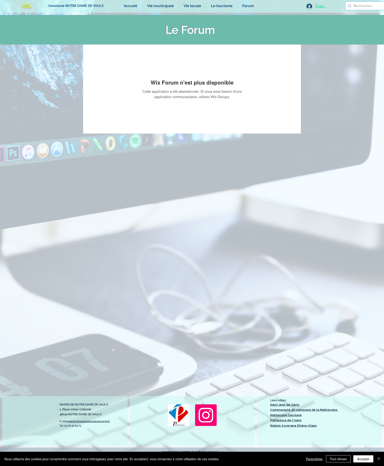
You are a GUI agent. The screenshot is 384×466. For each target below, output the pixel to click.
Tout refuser (338, 459)
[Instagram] (206, 415)
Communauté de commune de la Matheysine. (304, 409)
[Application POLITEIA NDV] (178, 415)
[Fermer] (378, 458)
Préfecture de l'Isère (286, 420)
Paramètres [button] (314, 459)
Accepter (363, 459)
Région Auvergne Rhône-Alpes (293, 425)
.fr (109, 421)
